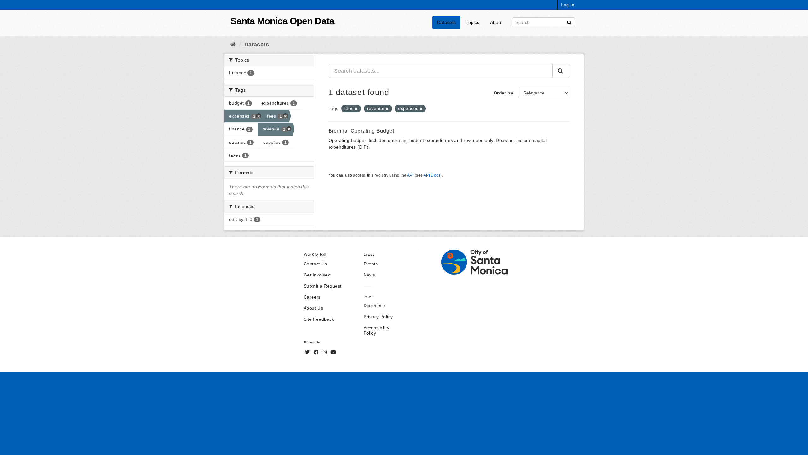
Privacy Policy (378, 316)
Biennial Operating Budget (361, 131)
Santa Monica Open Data (282, 21)
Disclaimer (375, 305)
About (496, 22)
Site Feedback (319, 319)
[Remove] (356, 109)
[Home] (233, 44)
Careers (312, 297)
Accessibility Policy (376, 330)
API (410, 175)
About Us (313, 308)
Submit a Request (323, 285)
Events (371, 263)
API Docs (432, 175)
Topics (472, 22)
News (369, 274)
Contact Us (315, 263)
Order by (503, 92)
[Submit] (569, 22)
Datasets (446, 22)
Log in (567, 5)
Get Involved (317, 274)
